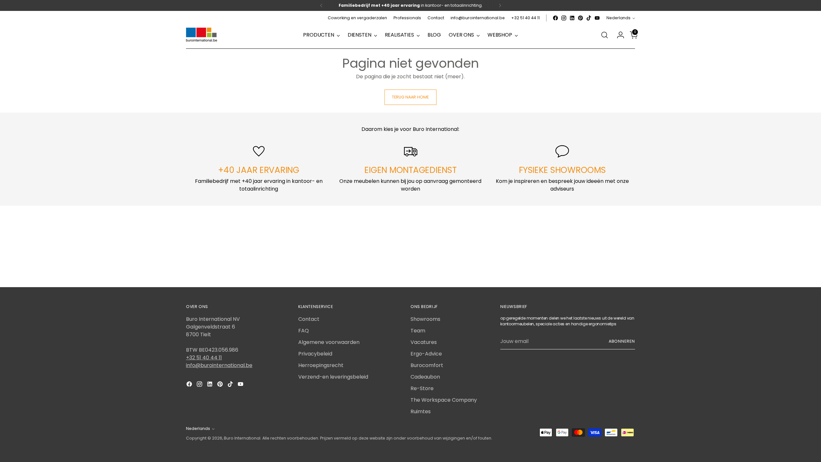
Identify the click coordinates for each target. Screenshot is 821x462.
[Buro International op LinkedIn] (572, 18)
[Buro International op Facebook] (555, 18)
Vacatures (423, 342)
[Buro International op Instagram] (564, 18)
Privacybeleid (315, 353)
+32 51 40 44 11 (204, 357)
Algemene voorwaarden (329, 342)
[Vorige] (321, 5)
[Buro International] (202, 35)
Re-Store (422, 388)
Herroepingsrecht (320, 365)
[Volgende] (500, 5)
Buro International (242, 438)
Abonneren (622, 341)
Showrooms (425, 319)
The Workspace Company (443, 400)
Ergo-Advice (426, 353)
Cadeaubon (425, 377)
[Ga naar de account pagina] (618, 35)
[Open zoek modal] (604, 35)
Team (417, 330)
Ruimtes (420, 411)
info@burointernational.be (219, 365)
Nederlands (618, 18)
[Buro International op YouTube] (597, 18)
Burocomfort (426, 365)
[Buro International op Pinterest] (580, 18)
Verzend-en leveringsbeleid (333, 377)
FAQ (303, 330)
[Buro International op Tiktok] (589, 18)
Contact (308, 319)
